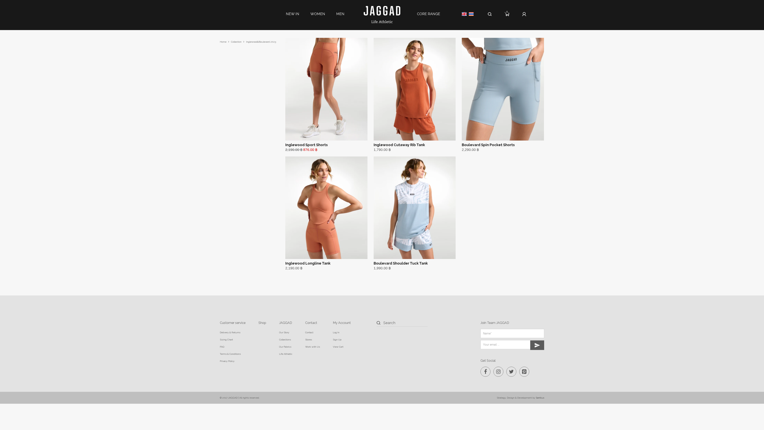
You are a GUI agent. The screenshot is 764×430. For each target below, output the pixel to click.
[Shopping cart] (507, 13)
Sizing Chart (226, 339)
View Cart (338, 346)
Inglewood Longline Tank (307, 263)
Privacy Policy (227, 361)
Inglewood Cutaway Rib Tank (399, 145)
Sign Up (337, 339)
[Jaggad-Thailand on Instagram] (498, 372)
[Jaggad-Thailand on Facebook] (485, 372)
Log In (336, 332)
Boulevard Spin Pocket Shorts (488, 145)
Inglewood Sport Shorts (306, 145)
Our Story (284, 332)
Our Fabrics (285, 346)
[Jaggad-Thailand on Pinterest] (524, 372)
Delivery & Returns (230, 332)
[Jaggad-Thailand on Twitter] (511, 372)
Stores (308, 339)
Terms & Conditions (230, 354)
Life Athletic (285, 354)
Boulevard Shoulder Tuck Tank (401, 263)
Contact (309, 332)
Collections (285, 339)
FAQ (222, 346)
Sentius (540, 397)
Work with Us (312, 346)
